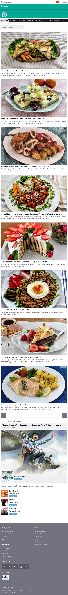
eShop (4, 539)
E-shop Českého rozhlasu (12, 421)
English (30, 590)
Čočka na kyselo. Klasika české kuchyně (16, 309)
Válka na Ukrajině (7, 531)
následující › (64, 415)
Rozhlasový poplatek (41, 544)
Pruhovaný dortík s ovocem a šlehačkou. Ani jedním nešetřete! (24, 262)
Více (63, 20)
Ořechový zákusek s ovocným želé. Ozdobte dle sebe (21, 357)
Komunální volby (7, 534)
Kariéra (37, 539)
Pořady (22, 20)
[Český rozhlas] (6, 2)
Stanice (4, 536)
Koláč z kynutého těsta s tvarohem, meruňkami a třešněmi (22, 119)
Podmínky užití (22, 590)
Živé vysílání (6, 548)
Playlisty (42, 20)
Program (48, 10)
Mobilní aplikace (7, 556)
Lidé (49, 20)
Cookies (4, 590)
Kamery (65, 10)
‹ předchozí (3, 415)
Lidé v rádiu (38, 536)
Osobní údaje (12, 590)
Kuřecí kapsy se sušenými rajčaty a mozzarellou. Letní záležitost (25, 166)
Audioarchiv (57, 10)
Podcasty (5, 553)
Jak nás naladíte (40, 531)
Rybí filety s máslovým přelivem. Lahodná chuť (18, 405)
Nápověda (38, 534)
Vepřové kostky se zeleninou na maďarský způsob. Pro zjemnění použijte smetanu (31, 214)
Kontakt (37, 542)
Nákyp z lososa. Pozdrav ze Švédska (14, 71)
